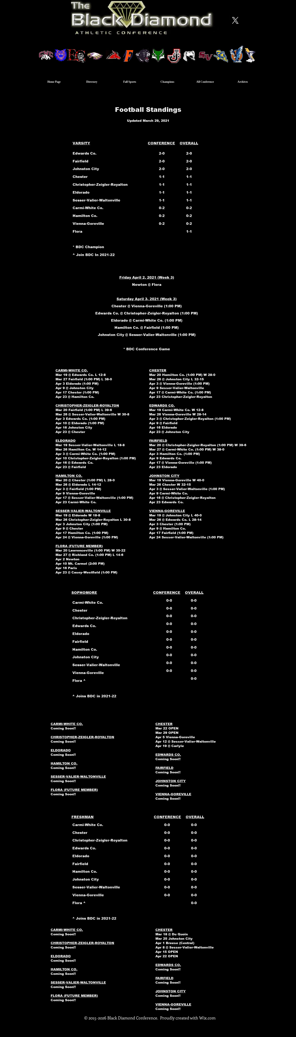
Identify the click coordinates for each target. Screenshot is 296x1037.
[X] (235, 20)
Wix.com (207, 1018)
